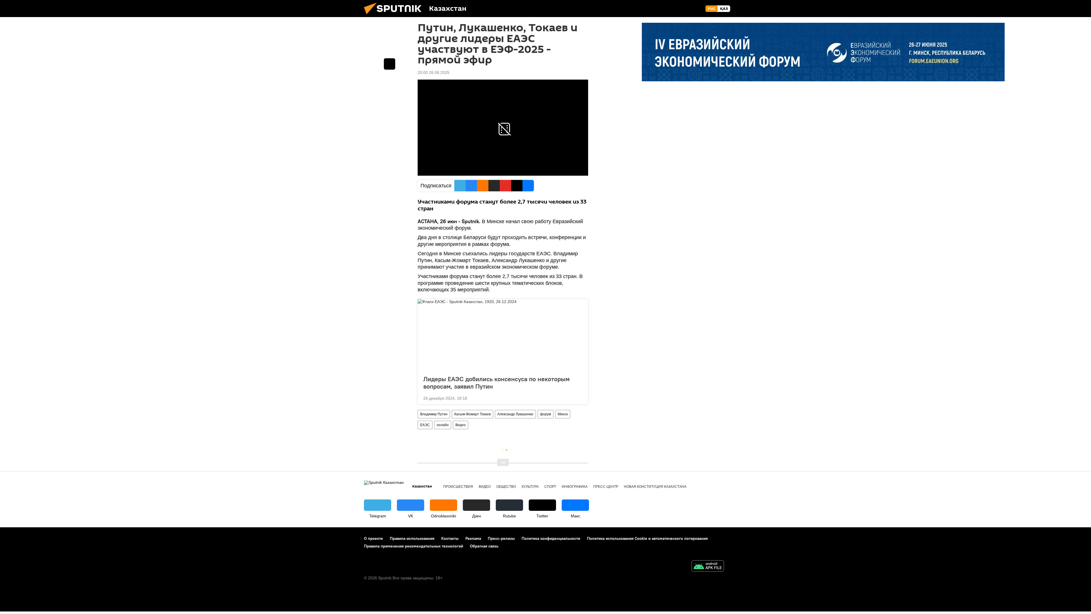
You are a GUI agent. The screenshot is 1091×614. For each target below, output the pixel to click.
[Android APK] (707, 566)
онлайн (443, 425)
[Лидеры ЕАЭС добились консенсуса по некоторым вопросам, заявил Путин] (503, 335)
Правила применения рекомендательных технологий (413, 546)
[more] (579, 397)
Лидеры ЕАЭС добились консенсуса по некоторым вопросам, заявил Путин (496, 382)
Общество (506, 487)
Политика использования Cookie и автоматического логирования (647, 538)
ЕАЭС (425, 425)
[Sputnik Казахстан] (395, 15)
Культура (530, 487)
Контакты (450, 538)
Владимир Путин (433, 414)
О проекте (373, 538)
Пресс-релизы (501, 538)
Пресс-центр (605, 487)
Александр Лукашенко (515, 414)
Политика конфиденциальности (551, 538)
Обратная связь (484, 546)
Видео (460, 425)
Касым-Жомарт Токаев (472, 414)
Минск (563, 414)
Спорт (550, 487)
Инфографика (575, 487)
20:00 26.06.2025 (433, 72)
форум (545, 414)
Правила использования (412, 538)
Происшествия (458, 487)
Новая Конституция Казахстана (655, 487)
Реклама (473, 538)
